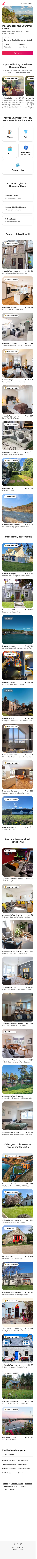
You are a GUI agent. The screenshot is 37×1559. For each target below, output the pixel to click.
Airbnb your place (25, 3)
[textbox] (10, 47)
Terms (21, 1549)
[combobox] (18, 40)
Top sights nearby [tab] (8, 1454)
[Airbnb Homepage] (3, 3)
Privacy (15, 1549)
